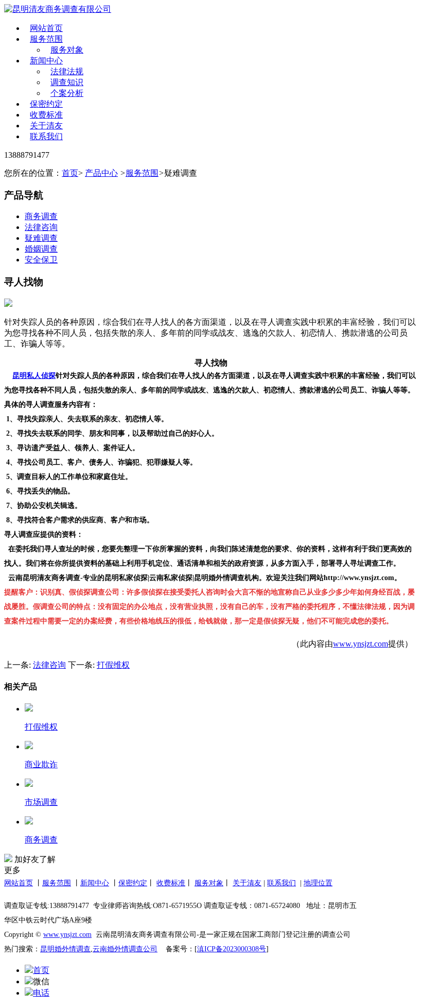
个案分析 (66, 93)
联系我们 (46, 136)
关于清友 (46, 125)
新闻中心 (46, 60)
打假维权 (113, 665)
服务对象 (66, 49)
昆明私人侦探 (34, 375)
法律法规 (66, 71)
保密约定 (46, 104)
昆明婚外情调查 (65, 949)
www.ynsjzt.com (360, 643)
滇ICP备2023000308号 (231, 949)
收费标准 (46, 114)
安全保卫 (41, 259)
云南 (100, 949)
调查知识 (66, 82)
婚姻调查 (41, 248)
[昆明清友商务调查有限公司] (62, 9)
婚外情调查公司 (132, 949)
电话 (41, 992)
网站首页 (46, 28)
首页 (70, 173)
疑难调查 (41, 238)
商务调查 (41, 216)
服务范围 (46, 39)
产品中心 (101, 173)
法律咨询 (41, 227)
